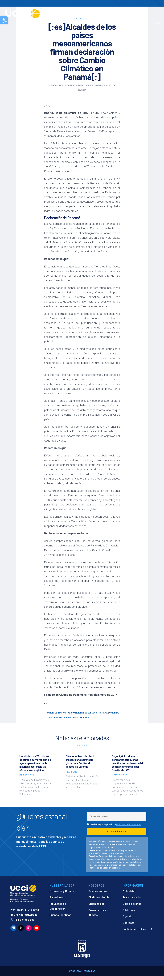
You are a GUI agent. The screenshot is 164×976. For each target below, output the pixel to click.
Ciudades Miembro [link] (99, 897)
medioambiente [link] (75, 712)
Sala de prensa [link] (132, 903)
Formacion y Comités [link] (62, 891)
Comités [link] (129, 11)
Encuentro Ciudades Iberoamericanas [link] (82, 17)
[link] (34, 13)
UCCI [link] (88, 712)
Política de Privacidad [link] (128, 824)
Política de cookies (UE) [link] (137, 929)
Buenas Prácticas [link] (60, 915)
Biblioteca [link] (129, 910)
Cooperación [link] (93, 11)
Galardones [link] (56, 897)
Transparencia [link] (132, 897)
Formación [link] (114, 11)
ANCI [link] (94, 712)
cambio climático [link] (56, 712)
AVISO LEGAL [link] (75, 971)
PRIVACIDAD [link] (89, 971)
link (118, 867)
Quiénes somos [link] (97, 891)
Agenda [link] (127, 916)
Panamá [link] (103, 712)
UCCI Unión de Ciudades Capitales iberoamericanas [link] (81, 85)
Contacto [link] (128, 19)
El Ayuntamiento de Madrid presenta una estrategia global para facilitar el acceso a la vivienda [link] (80, 761)
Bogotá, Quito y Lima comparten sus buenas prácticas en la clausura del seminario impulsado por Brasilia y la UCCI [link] (127, 763)
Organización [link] (96, 903)
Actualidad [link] (109, 19)
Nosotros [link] (72, 11)
